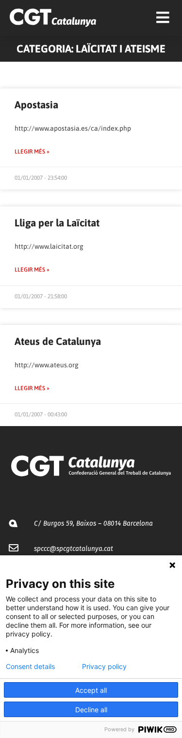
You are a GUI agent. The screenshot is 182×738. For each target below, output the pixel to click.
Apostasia (36, 104)
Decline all (91, 709)
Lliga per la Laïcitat (57, 222)
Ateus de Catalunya (58, 341)
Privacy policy (104, 666)
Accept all (91, 690)
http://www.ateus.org (47, 365)
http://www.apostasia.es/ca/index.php (73, 128)
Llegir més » (32, 151)
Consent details (30, 666)
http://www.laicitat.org (49, 246)
